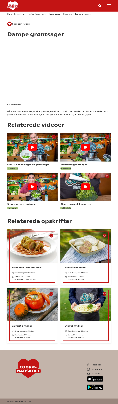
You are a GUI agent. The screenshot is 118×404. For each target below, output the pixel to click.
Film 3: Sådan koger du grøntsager (28, 164)
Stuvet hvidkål (74, 325)
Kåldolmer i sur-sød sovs (27, 267)
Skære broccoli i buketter (75, 204)
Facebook (96, 365)
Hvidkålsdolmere (75, 267)
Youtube (96, 373)
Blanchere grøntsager (73, 164)
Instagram (97, 369)
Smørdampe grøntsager (22, 204)
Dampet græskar (22, 325)
